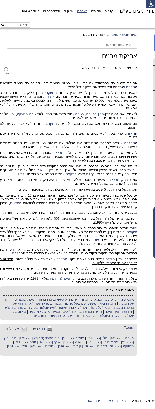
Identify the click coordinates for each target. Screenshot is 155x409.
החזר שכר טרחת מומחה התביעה (56, 316)
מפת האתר (93, 401)
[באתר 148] (45, 342)
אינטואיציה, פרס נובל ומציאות (112, 299)
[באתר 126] (25, 338)
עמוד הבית (129, 35)
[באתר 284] (14, 346)
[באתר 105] (116, 338)
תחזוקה (51, 93)
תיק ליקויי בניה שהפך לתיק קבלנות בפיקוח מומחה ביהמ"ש (46, 308)
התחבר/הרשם (51, 11)
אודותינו (96, 11)
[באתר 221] (21, 342)
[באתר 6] (68, 342)
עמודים (50, 346)
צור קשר (68, 11)
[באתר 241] (36, 346)
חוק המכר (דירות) (65, 278)
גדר (110, 259)
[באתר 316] (64, 346)
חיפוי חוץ (10, 338)
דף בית (109, 11)
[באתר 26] (127, 342)
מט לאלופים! (100, 308)
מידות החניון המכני (118, 312)
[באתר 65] (68, 338)
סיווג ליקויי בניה (39, 312)
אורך (130, 170)
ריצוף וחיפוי (111, 342)
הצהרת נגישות (30, 11)
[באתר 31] (115, 346)
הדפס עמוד (37, 329)
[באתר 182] (93, 338)
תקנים (130, 87)
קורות (77, 346)
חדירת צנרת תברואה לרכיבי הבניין (77, 312)
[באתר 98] (89, 346)
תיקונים (129, 133)
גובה (78, 114)
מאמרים (82, 11)
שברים (102, 346)
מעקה (90, 114)
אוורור (50, 97)
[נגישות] (150, 4)
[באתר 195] (94, 342)
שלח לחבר (11, 329)
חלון (101, 114)
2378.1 (42, 170)
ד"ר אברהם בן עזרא (96, 68)
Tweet (128, 328)
